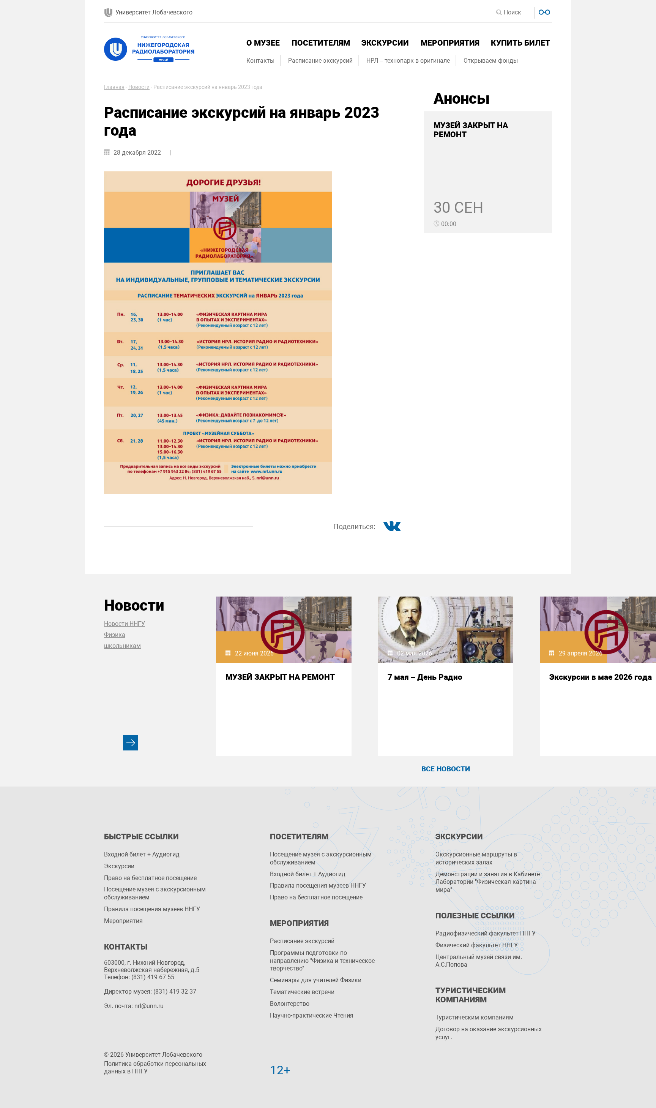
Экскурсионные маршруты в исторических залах (476, 858)
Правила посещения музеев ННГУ (152, 909)
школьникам (122, 645)
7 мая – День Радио (425, 677)
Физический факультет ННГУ (476, 945)
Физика (114, 634)
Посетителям (321, 42)
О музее (263, 42)
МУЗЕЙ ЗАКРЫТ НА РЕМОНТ (280, 677)
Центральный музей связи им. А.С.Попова (478, 961)
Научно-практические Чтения (311, 1015)
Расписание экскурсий (320, 60)
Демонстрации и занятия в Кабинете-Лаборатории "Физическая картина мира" (488, 882)
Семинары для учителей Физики (315, 980)
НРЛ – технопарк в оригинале (408, 60)
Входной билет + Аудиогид (142, 854)
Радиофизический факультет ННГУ (485, 933)
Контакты (260, 60)
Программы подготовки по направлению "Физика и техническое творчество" (322, 960)
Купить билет (520, 42)
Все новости (445, 769)
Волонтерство (289, 1003)
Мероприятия (450, 42)
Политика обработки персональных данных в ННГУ (155, 1067)
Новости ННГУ (124, 623)
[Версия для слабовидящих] (543, 11)
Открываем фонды (491, 60)
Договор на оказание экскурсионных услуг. (488, 1033)
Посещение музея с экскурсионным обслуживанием (155, 893)
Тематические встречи (302, 992)
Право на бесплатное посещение (150, 878)
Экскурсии (385, 42)
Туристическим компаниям (474, 1017)
